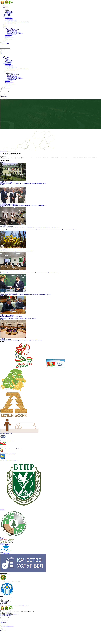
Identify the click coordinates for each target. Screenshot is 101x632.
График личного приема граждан (13, 29)
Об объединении (6, 6)
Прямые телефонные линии (12, 30)
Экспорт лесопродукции (11, 23)
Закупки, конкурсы (8, 35)
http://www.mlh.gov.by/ (6, 612)
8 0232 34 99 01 (4, 603)
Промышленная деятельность (10, 22)
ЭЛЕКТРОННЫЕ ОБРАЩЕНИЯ (7, 626)
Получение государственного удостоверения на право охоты (18, 21)
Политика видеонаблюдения (5, 615)
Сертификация (7, 36)
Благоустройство (10, 19)
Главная (4, 5)
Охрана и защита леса (8, 18)
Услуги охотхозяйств (10, 67)
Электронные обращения (11, 34)
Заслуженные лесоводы (9, 12)
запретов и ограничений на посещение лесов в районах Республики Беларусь (14, 605)
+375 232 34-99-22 (5, 43)
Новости (4, 24)
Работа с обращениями (9, 28)
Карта (1, 604)
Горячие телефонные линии (12, 31)
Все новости (2, 342)
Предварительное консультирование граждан (15, 33)
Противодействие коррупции (10, 38)
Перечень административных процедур (14, 32)
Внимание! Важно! (8, 39)
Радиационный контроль (9, 82)
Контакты (6, 9)
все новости (2, 162)
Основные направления (7, 14)
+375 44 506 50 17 (4, 602)
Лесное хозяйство (8, 17)
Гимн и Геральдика (8, 13)
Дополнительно (5, 25)
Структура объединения (9, 11)
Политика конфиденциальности (6, 613)
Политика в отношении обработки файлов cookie (9, 614)
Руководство (7, 10)
